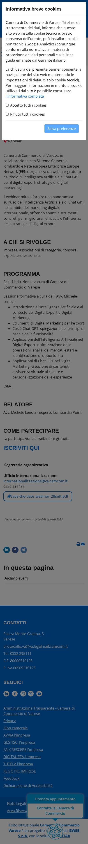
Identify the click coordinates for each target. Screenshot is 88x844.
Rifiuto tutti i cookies (27, 114)
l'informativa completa (25, 96)
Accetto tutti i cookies (28, 105)
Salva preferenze (61, 128)
